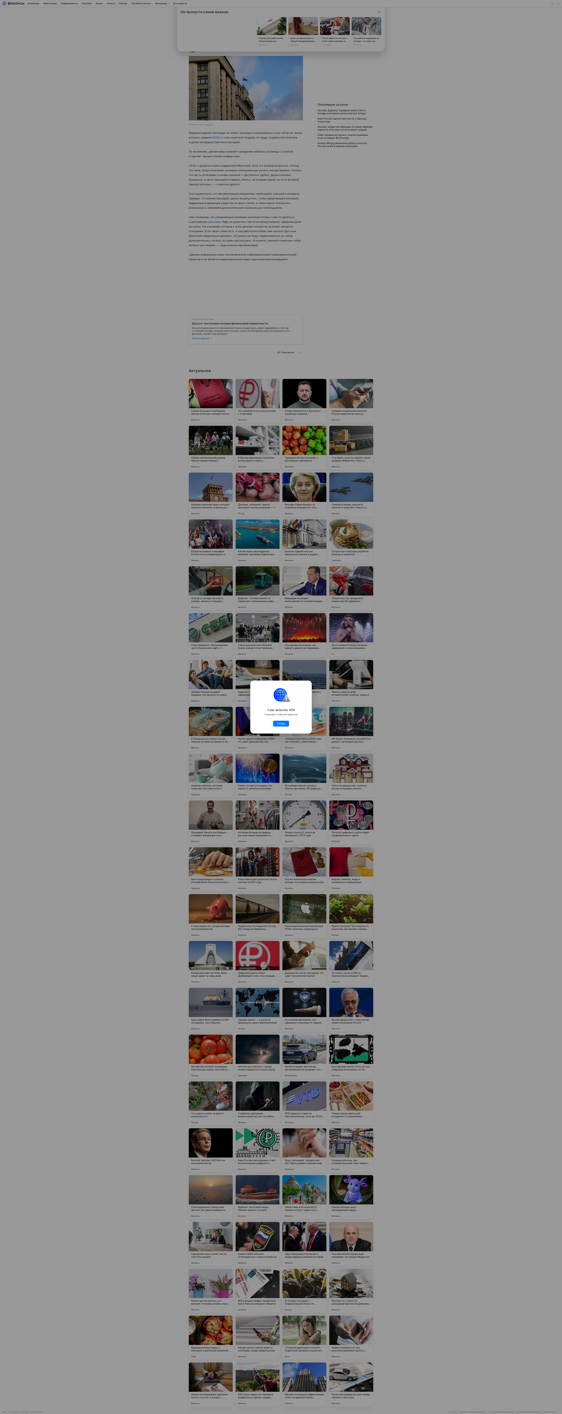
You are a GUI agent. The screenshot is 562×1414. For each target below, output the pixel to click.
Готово (281, 723)
